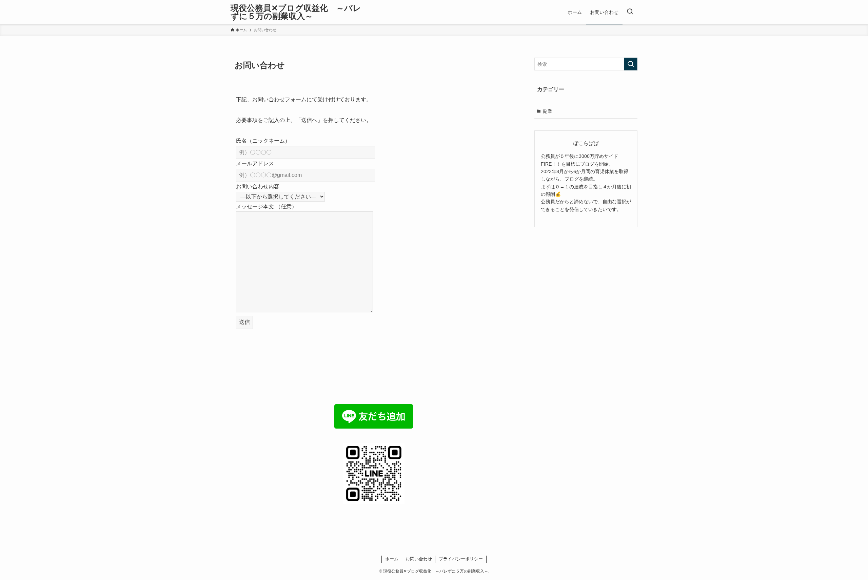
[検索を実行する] (630, 64)
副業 (547, 111)
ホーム (391, 558)
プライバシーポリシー (461, 558)
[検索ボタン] (630, 12)
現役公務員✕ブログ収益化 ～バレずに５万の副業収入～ (296, 12)
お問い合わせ (419, 558)
